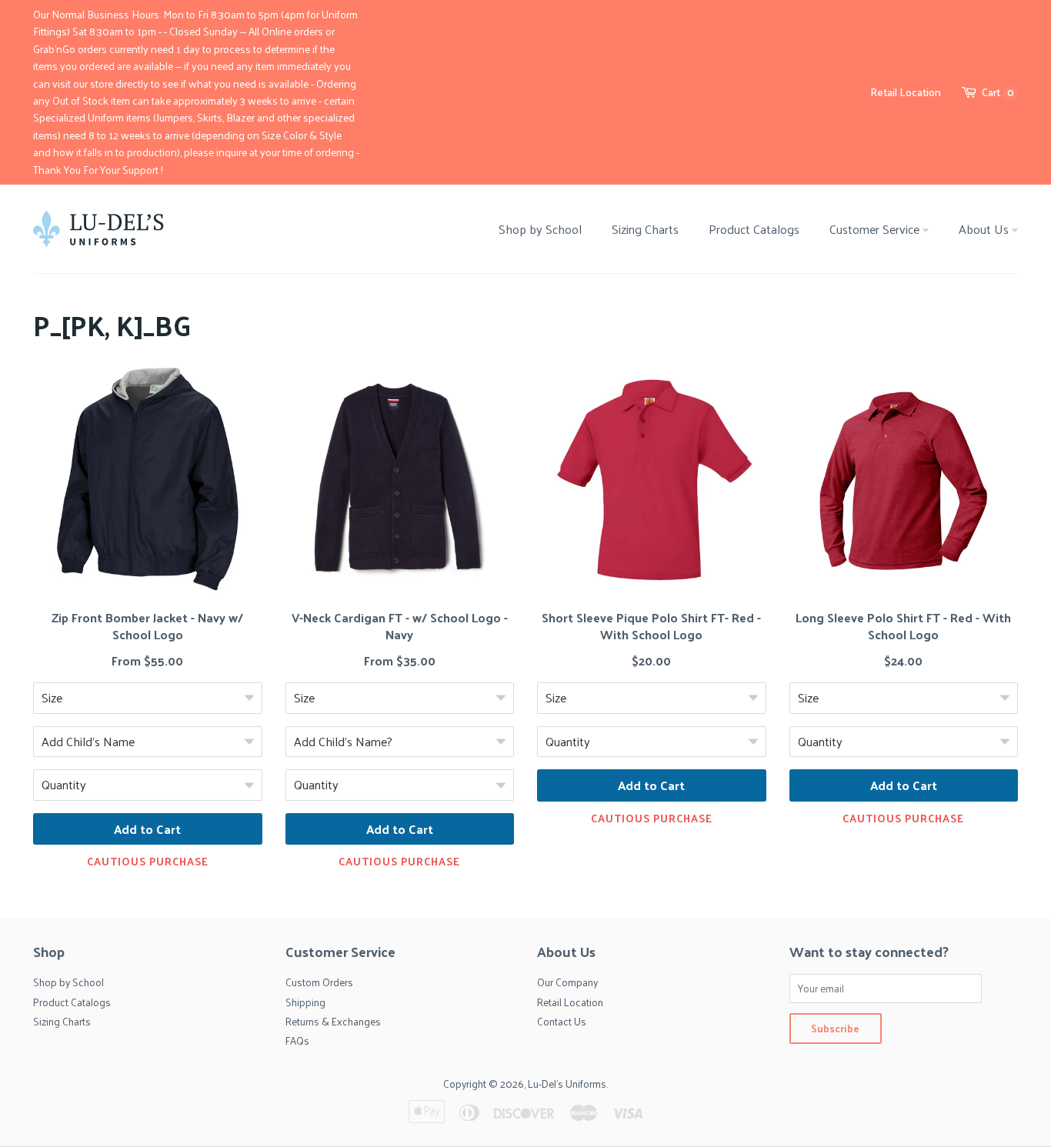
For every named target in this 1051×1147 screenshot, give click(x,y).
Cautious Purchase (148, 861)
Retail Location (905, 92)
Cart (998, 92)
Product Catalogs (754, 229)
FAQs (297, 1040)
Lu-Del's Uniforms (567, 1083)
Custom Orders (319, 982)
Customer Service (876, 229)
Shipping (305, 1002)
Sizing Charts (645, 229)
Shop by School (540, 229)
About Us (985, 229)
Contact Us (561, 1021)
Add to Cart (147, 829)
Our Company (567, 982)
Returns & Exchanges (333, 1021)
